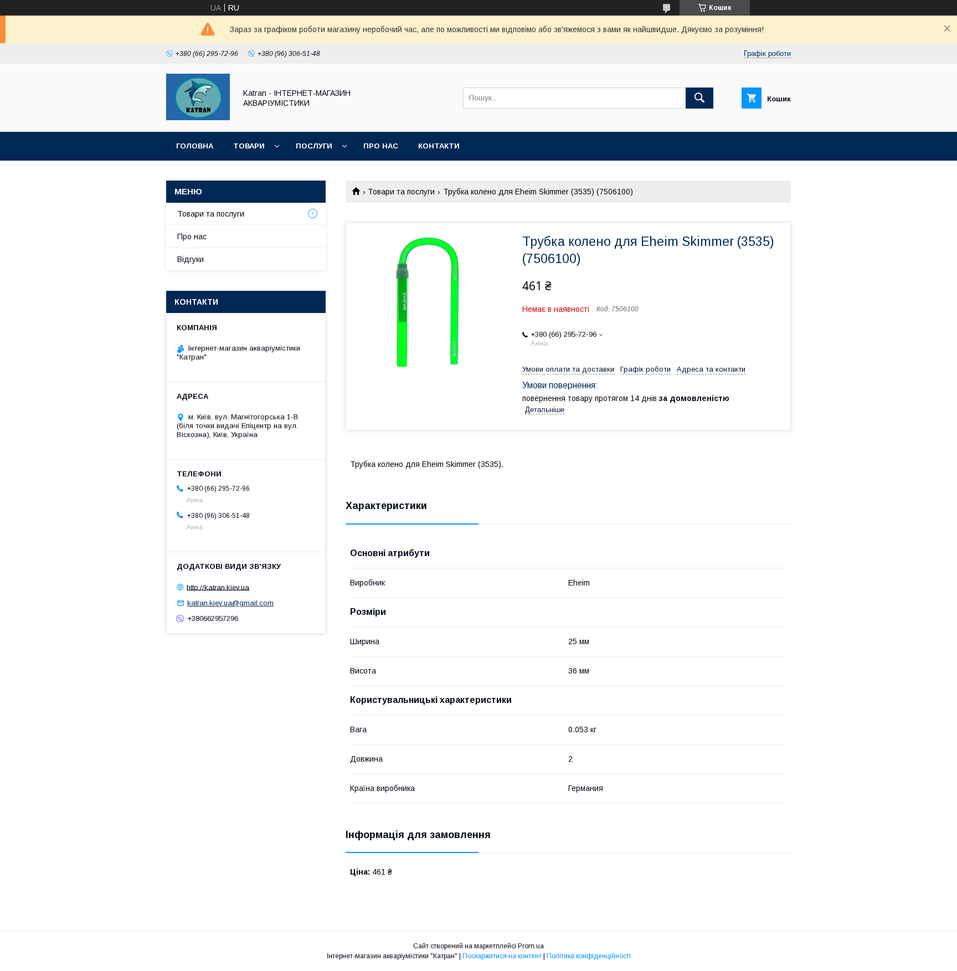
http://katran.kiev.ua (218, 587)
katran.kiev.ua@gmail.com (230, 603)
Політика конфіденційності (589, 956)
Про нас (380, 146)
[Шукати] (699, 98)
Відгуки (190, 259)
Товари (249, 146)
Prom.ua (531, 946)
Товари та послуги (401, 191)
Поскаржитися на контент (502, 956)
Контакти (439, 146)
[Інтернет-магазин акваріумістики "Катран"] (198, 117)
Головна (194, 146)
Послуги (314, 146)
